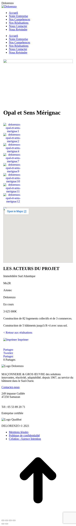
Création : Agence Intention (25, 438)
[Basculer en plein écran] (10, 520)
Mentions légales (18, 432)
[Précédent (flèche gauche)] (2, 523)
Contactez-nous (10, 387)
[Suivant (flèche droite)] (6, 523)
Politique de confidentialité (24, 435)
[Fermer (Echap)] (2, 520)
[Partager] (6, 520)
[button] (5, 163)
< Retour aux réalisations (17, 332)
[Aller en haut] (38, 516)
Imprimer (22, 339)
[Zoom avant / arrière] (14, 520)
